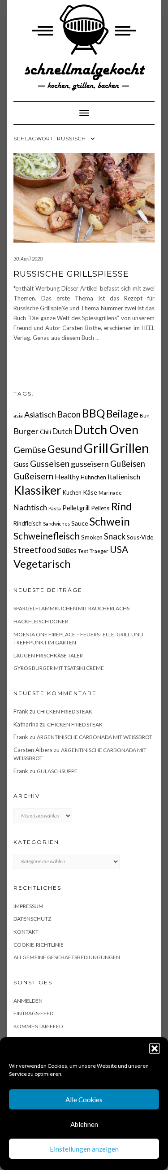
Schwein (110, 521)
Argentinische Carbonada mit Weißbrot (94, 737)
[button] (154, 1048)
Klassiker (37, 490)
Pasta (54, 508)
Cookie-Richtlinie (38, 944)
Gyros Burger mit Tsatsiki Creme (58, 668)
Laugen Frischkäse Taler (48, 655)
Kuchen (72, 492)
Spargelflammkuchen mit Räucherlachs (71, 608)
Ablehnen (84, 1124)
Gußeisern (33, 476)
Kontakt (26, 931)
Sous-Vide (140, 537)
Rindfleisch (27, 523)
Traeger (99, 551)
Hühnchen (93, 477)
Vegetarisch (42, 563)
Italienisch (124, 476)
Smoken (92, 537)
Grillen (129, 448)
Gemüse (29, 449)
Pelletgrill (76, 508)
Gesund (64, 449)
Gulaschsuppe (57, 771)
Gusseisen (49, 463)
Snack (114, 536)
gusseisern (90, 464)
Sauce (79, 523)
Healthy (67, 477)
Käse (90, 492)
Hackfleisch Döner (40, 621)
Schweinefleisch (46, 535)
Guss (21, 464)
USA (119, 549)
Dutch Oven (106, 429)
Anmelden (28, 1000)
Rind (121, 506)
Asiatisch (40, 414)
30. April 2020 (28, 258)
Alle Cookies (84, 1100)
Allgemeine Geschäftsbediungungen (66, 957)
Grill (96, 448)
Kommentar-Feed (38, 1026)
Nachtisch (30, 507)
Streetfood (34, 549)
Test (83, 551)
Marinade (110, 493)
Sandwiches (56, 523)
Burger (26, 431)
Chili (45, 432)
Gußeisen (127, 464)
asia (18, 415)
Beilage (122, 414)
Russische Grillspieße (71, 274)
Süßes (67, 550)
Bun (145, 415)
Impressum (28, 906)
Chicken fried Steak (64, 711)
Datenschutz (32, 918)
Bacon (69, 414)
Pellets (100, 508)
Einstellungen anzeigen (84, 1149)
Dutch (62, 431)
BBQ (93, 413)
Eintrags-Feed (33, 1013)
